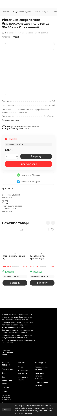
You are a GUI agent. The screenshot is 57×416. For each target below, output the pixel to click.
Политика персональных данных (8, 352)
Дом (3, 377)
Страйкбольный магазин (41, 383)
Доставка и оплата (23, 378)
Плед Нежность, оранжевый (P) (37, 257)
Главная (5, 12)
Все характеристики (10, 120)
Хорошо (6, 409)
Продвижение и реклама (41, 368)
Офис (4, 373)
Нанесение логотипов (23, 371)
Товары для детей (7, 382)
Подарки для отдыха (22, 12)
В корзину (36, 156)
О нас (20, 367)
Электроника (7, 369)
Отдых (5, 391)
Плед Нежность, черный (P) (14, 257)
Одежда (5, 387)
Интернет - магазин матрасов (39, 376)
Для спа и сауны (42, 12)
